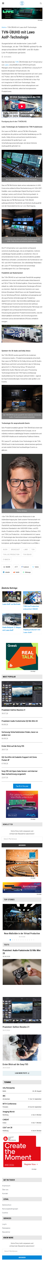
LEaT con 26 (7, 1127)
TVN (16, 62)
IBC (4, 1096)
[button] (4, 922)
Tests (6, 945)
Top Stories (9, 899)
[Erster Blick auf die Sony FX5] (22, 1048)
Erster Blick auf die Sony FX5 (13, 746)
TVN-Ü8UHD (27, 554)
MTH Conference (9, 1104)
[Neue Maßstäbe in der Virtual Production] (22, 917)
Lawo (7, 65)
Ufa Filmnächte (9, 1088)
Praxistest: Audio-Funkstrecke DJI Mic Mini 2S (20, 721)
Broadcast (15, 549)
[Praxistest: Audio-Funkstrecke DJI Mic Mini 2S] (22, 972)
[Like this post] (17, 567)
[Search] (41, 3)
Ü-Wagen (6, 559)
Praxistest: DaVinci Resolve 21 (13, 710)
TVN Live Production (11, 554)
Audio (5, 549)
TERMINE (7, 1082)
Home (4, 27)
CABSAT (6, 1119)
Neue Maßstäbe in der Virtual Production (22, 933)
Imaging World (8, 1111)
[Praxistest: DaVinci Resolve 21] (22, 1010)
